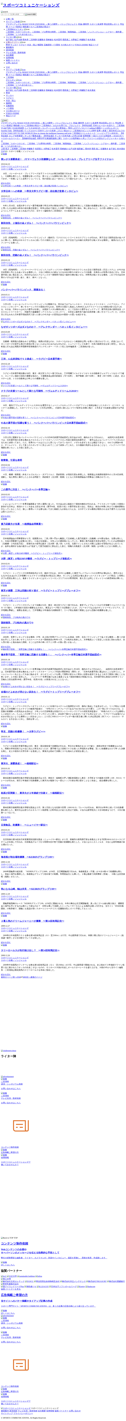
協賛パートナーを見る (11, 1289)
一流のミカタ (97, 136)
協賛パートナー (13, 60)
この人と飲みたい (64, 131)
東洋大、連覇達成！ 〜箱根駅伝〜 (19, 763)
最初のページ (7, 977)
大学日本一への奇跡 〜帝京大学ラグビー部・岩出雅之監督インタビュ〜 (39, 191)
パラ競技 (56, 45)
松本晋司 (58, 40)
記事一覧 (10, 19)
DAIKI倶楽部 (18, 128)
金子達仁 (10, 40)
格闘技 (40, 45)
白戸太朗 (18, 40)
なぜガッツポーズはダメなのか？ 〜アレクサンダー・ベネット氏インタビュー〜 (44, 327)
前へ (15, 977)
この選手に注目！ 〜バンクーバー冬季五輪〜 (25, 489)
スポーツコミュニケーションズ (15, 166)
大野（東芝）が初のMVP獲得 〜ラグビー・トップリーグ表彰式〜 (36, 558)
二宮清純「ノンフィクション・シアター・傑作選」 (101, 32)
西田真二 (66, 40)
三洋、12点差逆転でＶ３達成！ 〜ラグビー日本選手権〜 (31, 359)
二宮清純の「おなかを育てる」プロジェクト (61, 125)
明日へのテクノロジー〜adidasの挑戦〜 (85, 128)
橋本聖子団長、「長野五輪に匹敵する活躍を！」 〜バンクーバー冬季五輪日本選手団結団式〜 (51, 654)
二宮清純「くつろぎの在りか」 (19, 34)
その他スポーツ (67, 45)
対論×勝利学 (83, 24)
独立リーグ (93, 45)
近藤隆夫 (41, 40)
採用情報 (10, 58)
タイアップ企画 (13, 22)
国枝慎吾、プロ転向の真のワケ (17, 622)
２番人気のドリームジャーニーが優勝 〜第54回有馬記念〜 (32, 921)
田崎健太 (50, 40)
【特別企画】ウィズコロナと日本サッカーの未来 (34, 131)
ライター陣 (11, 37)
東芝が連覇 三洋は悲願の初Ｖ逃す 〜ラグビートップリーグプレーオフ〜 (40, 590)
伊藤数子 (83, 40)
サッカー (14, 45)
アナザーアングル (14, 24)
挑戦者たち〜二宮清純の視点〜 (36, 27)
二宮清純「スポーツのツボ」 (19, 32)
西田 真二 (96, 149)
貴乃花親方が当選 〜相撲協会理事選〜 (22, 524)
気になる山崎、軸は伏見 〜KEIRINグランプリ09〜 (28, 889)
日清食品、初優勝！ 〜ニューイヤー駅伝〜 (24, 825)
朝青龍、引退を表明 (11, 460)
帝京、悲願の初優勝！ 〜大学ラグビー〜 (23, 731)
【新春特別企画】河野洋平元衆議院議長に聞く (42, 138)
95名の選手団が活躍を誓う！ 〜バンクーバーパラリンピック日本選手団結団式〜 (44, 423)
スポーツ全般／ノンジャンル (14, 169)
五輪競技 (48, 45)
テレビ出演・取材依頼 (16, 52)
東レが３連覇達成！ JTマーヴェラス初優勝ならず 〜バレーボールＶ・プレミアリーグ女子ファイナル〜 (57, 159)
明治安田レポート (112, 24)
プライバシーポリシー (23, 1413)
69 (26, 977)
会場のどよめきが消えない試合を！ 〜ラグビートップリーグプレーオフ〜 (40, 692)
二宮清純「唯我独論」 (68, 32)
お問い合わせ (12, 63)
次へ (29, 977)
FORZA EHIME (81, 45)
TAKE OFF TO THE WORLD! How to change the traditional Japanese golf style (39, 133)
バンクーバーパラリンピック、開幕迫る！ (23, 289)
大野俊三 (75, 40)
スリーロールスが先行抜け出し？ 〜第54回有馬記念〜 (30, 950)
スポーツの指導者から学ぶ (75, 138)
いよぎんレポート (111, 128)
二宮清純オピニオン (15, 29)
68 (24, 977)
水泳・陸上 (32, 45)
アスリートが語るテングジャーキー (103, 138)
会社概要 (10, 55)
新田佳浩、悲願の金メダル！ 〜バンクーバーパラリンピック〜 (35, 255)
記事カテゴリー (13, 42)
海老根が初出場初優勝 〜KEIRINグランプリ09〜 (27, 857)
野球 (8, 45)
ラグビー (23, 45)
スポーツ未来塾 (96, 24)
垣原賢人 (39, 149)
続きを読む (6, 183)
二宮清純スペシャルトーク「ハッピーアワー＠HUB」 (96, 133)
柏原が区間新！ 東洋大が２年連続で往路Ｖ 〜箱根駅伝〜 (32, 793)
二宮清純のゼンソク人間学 (84, 131)
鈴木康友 (91, 40)
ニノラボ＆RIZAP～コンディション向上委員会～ (46, 128)
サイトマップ (7, 1413)
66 (20, 977)
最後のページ (36, 977)
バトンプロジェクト (69, 24)
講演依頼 (10, 50)
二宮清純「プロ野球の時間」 (45, 32)
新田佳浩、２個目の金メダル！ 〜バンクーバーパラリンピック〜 (36, 223)
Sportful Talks (6, 131)
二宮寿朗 (33, 40)
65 (18, 977)
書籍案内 (10, 47)
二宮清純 (22, 149)
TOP (8, 67)
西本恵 (26, 40)
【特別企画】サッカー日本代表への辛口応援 (62, 136)
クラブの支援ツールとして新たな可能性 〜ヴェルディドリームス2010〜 (39, 391)
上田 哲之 (5, 149)
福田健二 (81, 149)
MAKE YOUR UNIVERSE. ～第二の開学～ (40, 24)
